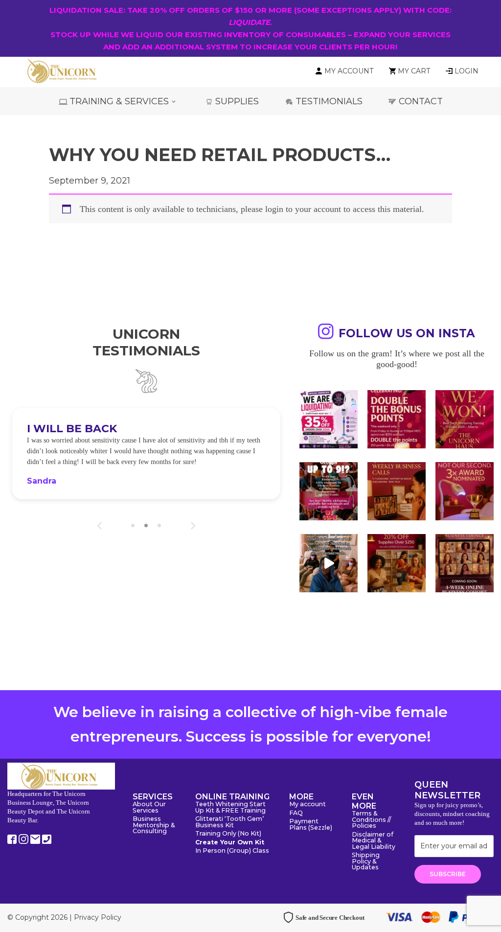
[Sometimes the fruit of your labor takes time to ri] (464, 419)
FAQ (296, 813)
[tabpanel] (146, 453)
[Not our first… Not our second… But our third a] (464, 491)
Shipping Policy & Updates (366, 861)
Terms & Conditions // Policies (371, 820)
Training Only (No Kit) (228, 834)
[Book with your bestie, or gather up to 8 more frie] (328, 563)
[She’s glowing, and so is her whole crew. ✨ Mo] (328, 491)
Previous (99, 525)
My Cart (414, 71)
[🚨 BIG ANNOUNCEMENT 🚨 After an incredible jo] (328, 419)
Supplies (237, 101)
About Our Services (149, 807)
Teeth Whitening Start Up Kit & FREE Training (230, 807)
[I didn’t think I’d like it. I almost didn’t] (464, 563)
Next (193, 525)
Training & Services (119, 101)
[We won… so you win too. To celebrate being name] (396, 419)
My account (307, 804)
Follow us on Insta (407, 333)
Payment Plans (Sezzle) (310, 824)
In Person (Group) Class (232, 851)
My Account (348, 71)
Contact (421, 101)
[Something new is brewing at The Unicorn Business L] (396, 491)
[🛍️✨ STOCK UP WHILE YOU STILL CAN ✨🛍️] (396, 563)
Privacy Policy (97, 917)
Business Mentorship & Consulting (154, 825)
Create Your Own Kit (229, 842)
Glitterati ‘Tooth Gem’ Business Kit (229, 822)
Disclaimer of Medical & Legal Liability (373, 841)
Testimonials (329, 101)
